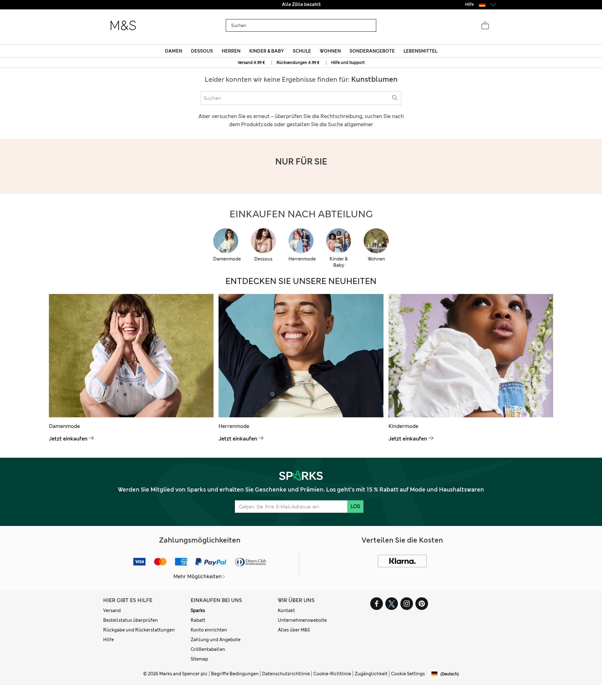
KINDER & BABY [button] (266, 51)
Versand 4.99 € (251, 62)
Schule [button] (302, 51)
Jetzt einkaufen (68, 438)
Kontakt (286, 610)
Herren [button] (231, 51)
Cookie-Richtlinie (332, 674)
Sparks (198, 610)
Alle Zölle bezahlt (301, 4)
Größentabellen (208, 649)
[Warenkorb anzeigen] (485, 25)
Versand (112, 610)
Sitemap (199, 659)
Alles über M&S (294, 630)
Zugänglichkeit (371, 674)
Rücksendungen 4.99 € (298, 62)
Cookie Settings (408, 674)
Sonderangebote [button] (372, 51)
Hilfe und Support (348, 62)
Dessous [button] (202, 51)
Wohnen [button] (330, 51)
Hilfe (108, 639)
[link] (482, 4)
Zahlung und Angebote (215, 639)
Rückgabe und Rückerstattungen (139, 630)
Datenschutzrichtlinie (286, 674)
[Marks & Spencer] (123, 25)
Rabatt (198, 620)
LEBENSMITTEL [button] (420, 51)
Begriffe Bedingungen (235, 674)
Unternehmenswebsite (302, 620)
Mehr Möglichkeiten (197, 576)
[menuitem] (173, 51)
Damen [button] (173, 51)
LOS (355, 506)
